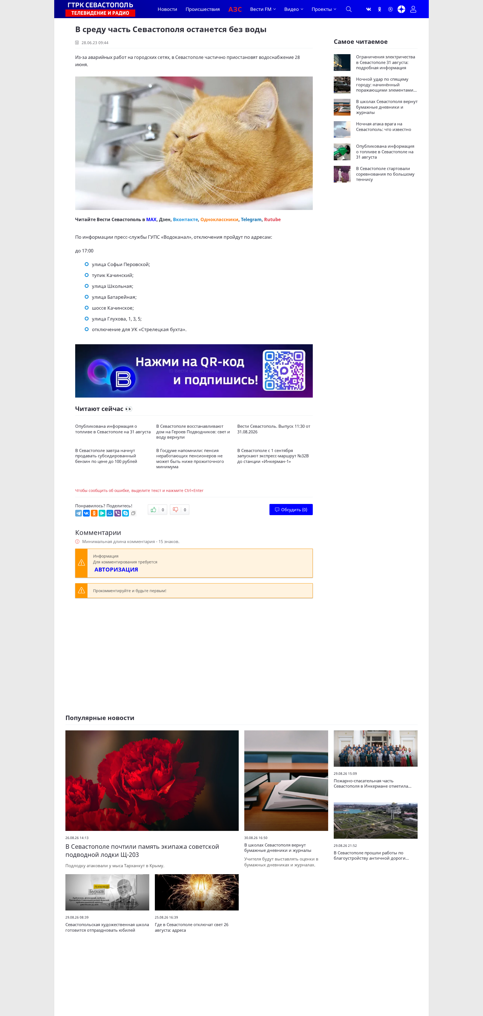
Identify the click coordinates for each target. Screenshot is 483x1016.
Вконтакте (185, 219)
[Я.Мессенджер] (102, 513)
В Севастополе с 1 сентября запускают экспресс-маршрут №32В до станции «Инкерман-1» (273, 456)
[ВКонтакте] (86, 513)
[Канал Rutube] (390, 9)
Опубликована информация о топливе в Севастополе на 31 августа (113, 429)
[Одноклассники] (379, 9)
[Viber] (117, 513)
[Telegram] (78, 513)
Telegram (251, 219)
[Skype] (125, 513)
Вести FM (260, 9)
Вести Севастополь (119, 219)
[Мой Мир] (109, 513)
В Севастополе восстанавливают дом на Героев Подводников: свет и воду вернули (193, 432)
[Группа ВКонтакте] (368, 9)
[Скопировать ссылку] (133, 513)
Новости (167, 9)
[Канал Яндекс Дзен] (401, 9)
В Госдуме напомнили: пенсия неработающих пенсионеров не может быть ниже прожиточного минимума (190, 459)
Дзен (165, 219)
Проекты (322, 9)
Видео (291, 9)
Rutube (272, 219)
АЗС (235, 9)
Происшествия (203, 9)
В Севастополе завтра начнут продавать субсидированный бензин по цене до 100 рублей (106, 456)
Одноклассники (219, 219)
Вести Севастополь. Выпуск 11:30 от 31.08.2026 (273, 429)
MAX (151, 219)
